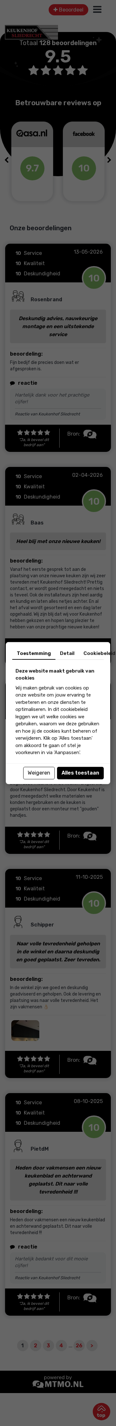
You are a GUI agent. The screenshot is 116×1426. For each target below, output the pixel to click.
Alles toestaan (80, 773)
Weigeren (39, 773)
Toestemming (34, 653)
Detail (67, 653)
